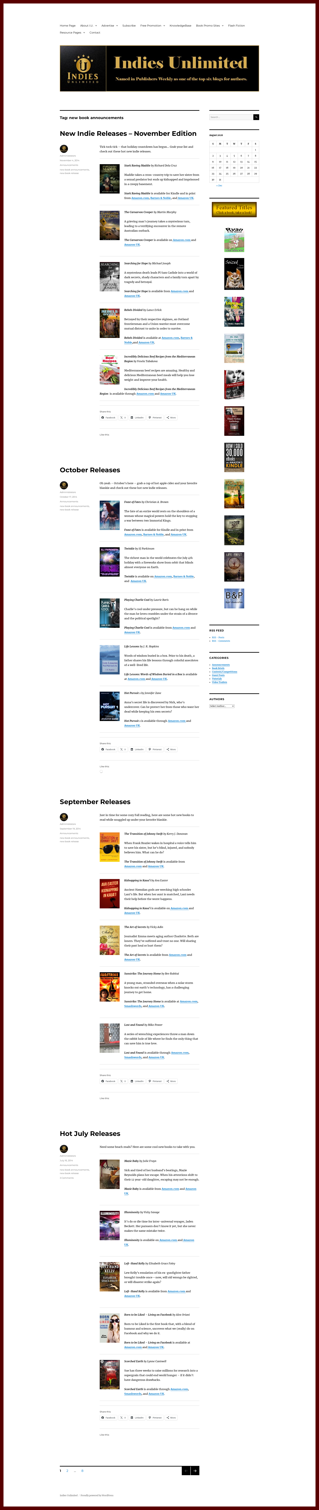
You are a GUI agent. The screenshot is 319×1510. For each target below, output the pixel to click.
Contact (95, 32)
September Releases (95, 802)
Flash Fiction (236, 25)
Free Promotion (150, 25)
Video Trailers (219, 682)
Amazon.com (163, 576)
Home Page (68, 25)
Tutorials (217, 678)
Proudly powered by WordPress (97, 1495)
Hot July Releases (90, 1133)
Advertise (108, 25)
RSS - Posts (218, 637)
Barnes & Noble (160, 198)
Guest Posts (218, 675)
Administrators (68, 155)
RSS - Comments (221, 641)
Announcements (69, 165)
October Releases (90, 470)
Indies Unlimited (69, 1495)
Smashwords (132, 1006)
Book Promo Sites (208, 25)
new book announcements (74, 169)
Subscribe (129, 25)
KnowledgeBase (180, 25)
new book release (69, 173)
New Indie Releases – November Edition (128, 133)
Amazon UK (132, 295)
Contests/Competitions (224, 671)
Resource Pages (70, 32)
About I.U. (86, 25)
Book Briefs (218, 668)
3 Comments (67, 1178)
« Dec (219, 185)
